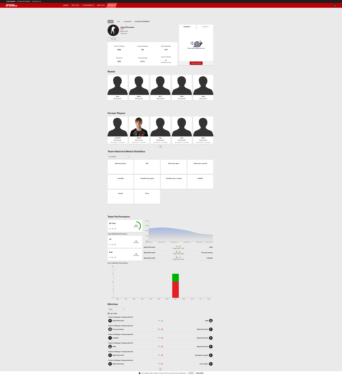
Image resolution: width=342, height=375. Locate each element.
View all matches (196, 63)
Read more (200, 373)
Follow (113, 39)
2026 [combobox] (110, 309)
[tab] (187, 27)
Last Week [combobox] (112, 156)
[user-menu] (335, 5)
